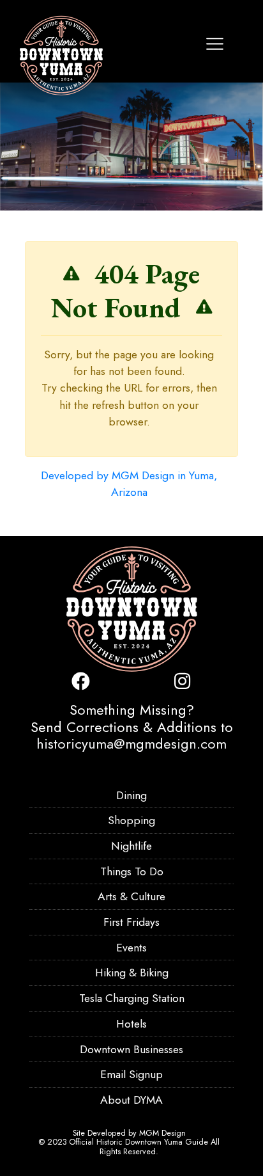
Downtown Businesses (131, 1049)
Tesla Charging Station (131, 998)
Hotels (131, 1023)
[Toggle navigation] (215, 44)
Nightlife (131, 846)
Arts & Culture (131, 896)
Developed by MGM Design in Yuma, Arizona (129, 483)
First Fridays (131, 922)
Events (131, 947)
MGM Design (162, 1133)
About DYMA (131, 1100)
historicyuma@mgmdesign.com (131, 743)
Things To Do (131, 871)
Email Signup (131, 1074)
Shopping (131, 820)
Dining (131, 795)
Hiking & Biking (132, 972)
